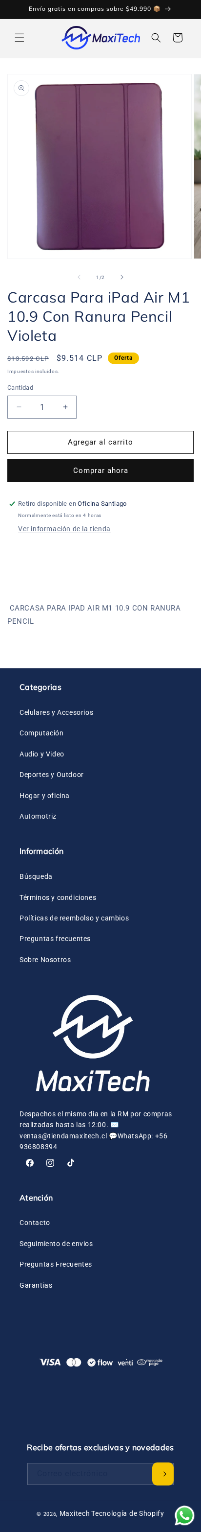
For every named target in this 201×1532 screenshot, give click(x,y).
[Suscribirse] (163, 1473)
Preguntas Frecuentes (56, 1264)
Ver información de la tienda (64, 529)
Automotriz (38, 816)
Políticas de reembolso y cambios (74, 918)
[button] (19, 37)
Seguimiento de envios (56, 1244)
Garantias (36, 1285)
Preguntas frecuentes (55, 939)
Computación (42, 733)
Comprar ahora (100, 470)
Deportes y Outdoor (52, 774)
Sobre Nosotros (45, 960)
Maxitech (75, 1513)
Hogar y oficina (45, 796)
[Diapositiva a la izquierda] (79, 277)
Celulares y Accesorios (56, 712)
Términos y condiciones (58, 897)
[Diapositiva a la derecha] (122, 277)
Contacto (35, 1222)
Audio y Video (42, 754)
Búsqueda (36, 876)
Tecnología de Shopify (127, 1513)
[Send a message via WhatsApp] (184, 1515)
